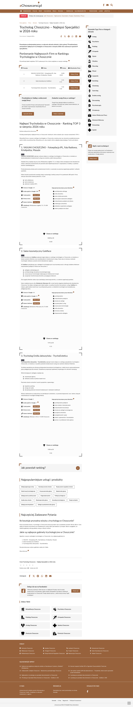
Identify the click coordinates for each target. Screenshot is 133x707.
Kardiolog (95, 81)
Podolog (94, 46)
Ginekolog (95, 86)
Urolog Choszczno (31, 625)
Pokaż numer (36, 202)
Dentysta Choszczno (32, 633)
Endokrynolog (96, 95)
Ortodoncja (95, 110)
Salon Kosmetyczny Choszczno (100, 650)
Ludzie (101, 11)
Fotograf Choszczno (50, 650)
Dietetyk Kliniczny (98, 120)
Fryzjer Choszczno (73, 650)
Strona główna (23, 23)
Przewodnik (93, 11)
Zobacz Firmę (74, 74)
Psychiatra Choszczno (64, 609)
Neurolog (95, 66)
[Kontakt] (107, 5)
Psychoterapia (96, 105)
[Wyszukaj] (111, 5)
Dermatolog (96, 100)
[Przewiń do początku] (129, 703)
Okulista (95, 61)
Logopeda (95, 76)
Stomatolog (95, 125)
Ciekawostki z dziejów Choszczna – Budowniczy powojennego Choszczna (41, 670)
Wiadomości (27, 11)
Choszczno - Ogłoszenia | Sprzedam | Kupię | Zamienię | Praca (65, 16)
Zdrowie (35, 23)
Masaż (94, 71)
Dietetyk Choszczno (64, 633)
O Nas (59, 700)
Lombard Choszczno (73, 648)
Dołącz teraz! (93, 158)
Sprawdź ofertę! (27, 113)
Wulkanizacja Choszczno (28, 653)
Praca (54, 11)
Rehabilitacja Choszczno (33, 609)
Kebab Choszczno (96, 653)
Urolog (94, 36)
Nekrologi (69, 11)
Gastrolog (95, 90)
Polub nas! (76, 591)
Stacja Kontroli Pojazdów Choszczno (55, 653)
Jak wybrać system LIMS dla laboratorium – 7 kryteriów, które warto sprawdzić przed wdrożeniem (91, 671)
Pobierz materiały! (58, 113)
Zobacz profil (36, 195)
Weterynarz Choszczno (27, 650)
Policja (35, 11)
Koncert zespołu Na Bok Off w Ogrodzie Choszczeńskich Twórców (88, 666)
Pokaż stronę (36, 198)
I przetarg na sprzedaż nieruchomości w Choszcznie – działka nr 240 (88, 677)
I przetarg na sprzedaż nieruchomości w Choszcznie (84, 675)
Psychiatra (95, 41)
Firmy (40, 11)
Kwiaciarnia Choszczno (98, 648)
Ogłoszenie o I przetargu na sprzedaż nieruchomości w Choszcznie (39, 675)
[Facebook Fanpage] (103, 5)
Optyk (94, 56)
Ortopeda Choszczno (64, 617)
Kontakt (55, 692)
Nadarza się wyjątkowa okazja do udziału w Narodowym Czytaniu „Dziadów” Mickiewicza (42, 667)
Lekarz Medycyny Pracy (99, 115)
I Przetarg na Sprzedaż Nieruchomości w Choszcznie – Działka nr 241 (40, 677)
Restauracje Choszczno (74, 653)
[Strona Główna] (21, 11)
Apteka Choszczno (63, 625)
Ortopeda (95, 51)
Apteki (94, 130)
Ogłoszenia (47, 11)
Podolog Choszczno (32, 617)
